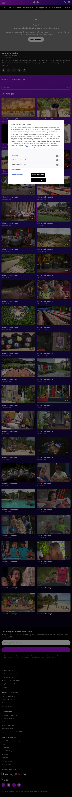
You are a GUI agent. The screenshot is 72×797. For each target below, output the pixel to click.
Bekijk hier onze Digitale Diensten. (33, 147)
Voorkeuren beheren (17, 174)
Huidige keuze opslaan (38, 174)
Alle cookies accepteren (38, 180)
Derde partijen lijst (16, 169)
